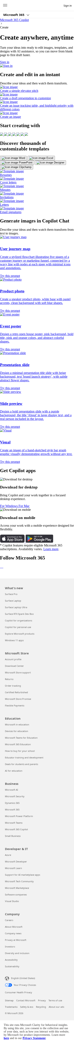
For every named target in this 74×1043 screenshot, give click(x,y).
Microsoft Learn (13, 868)
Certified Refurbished (16, 692)
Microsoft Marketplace (17, 887)
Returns (9, 679)
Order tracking (13, 685)
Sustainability (12, 966)
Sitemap (9, 1000)
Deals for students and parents (21, 764)
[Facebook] (1, 566)
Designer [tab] (58, 162)
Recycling (41, 1006)
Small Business (13, 835)
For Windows (9, 506)
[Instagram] (2, 566)
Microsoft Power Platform (19, 816)
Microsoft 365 (14, 15)
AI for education (13, 770)
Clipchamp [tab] (24, 167)
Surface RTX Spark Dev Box (19, 613)
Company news (13, 933)
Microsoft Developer (16, 861)
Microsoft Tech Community (19, 881)
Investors (10, 946)
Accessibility (11, 959)
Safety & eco (26, 1006)
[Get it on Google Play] (39, 541)
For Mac (24, 506)
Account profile (13, 659)
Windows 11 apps (14, 640)
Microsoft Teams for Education (21, 737)
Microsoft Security (14, 796)
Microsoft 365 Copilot (16, 829)
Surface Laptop (13, 600)
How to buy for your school (20, 750)
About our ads (56, 1006)
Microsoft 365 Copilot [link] (14, 20)
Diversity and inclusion (17, 953)
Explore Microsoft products (19, 633)
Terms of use (55, 1000)
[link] (37, 89)
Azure (8, 854)
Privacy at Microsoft (15, 939)
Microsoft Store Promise (18, 698)
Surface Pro (11, 594)
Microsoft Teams (13, 822)
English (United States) (23, 978)
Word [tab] (21, 158)
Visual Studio (12, 901)
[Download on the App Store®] (12, 541)
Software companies (16, 894)
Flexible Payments (14, 705)
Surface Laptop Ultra (16, 607)
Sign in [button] (4, 62)
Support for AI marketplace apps (22, 874)
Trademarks (11, 1006)
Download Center (14, 665)
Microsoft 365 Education (18, 744)
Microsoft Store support (18, 672)
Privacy (42, 1000)
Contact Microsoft (25, 1000)
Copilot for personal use (18, 627)
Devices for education (16, 731)
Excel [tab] (49, 158)
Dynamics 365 (12, 802)
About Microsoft (13, 926)
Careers (9, 920)
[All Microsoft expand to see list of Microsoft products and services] (5, 6)
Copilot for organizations (18, 620)
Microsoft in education (17, 724)
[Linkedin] (0, 566)
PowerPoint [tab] (25, 162)
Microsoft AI (11, 789)
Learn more (50, 549)
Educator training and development (24, 757)
